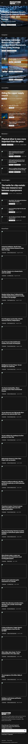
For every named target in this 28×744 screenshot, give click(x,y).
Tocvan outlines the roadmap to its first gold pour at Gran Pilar (12, 436)
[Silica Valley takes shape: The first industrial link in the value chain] (14, 643)
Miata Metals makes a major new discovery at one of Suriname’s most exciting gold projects (12, 557)
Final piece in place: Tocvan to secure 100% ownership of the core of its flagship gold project (12, 507)
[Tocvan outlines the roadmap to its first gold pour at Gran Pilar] (14, 427)
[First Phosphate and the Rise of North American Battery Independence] (14, 310)
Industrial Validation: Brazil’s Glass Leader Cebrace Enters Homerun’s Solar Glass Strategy (13, 248)
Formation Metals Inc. (11, 608)
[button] (2, 3)
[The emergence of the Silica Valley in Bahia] (14, 666)
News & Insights (4, 193)
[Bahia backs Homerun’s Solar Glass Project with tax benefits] (14, 450)
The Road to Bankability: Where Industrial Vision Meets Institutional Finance (12, 389)
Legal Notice (10, 734)
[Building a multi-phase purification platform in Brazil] (14, 689)
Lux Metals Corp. (18, 62)
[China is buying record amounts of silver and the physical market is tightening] (14, 154)
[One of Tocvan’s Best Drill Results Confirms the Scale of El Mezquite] (14, 333)
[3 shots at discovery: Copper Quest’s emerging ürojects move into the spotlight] (14, 619)
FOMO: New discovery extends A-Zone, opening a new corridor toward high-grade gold (12, 604)
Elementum (4, 144)
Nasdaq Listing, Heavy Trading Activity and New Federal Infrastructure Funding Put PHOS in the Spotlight (13, 296)
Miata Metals (9, 561)
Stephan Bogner (10, 144)
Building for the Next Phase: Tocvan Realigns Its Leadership (11, 365)
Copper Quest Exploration (11, 633)
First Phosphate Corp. (18, 71)
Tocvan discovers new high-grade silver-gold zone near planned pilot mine (13, 413)
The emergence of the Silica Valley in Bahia (12, 675)
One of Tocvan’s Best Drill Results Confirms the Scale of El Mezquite (11, 342)
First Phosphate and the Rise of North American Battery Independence (12, 319)
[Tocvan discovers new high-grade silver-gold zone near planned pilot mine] (14, 404)
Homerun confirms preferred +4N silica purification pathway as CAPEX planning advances (13, 483)
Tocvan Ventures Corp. (11, 346)
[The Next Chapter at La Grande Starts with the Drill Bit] (14, 61)
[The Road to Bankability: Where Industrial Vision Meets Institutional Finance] (14, 379)
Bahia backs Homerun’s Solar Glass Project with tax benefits (11, 459)
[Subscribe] (25, 731)
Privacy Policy (4, 734)
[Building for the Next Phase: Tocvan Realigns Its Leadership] (14, 356)
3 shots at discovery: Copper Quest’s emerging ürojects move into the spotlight (12, 629)
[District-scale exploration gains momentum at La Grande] (14, 571)
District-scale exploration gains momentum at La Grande (10, 580)
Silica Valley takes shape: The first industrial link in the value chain (11, 652)
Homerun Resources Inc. (11, 24)
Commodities (4, 98)
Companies (3, 24)
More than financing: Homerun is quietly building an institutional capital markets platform (13, 532)
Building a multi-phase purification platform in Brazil (11, 698)
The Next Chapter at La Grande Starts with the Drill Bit (12, 272)
